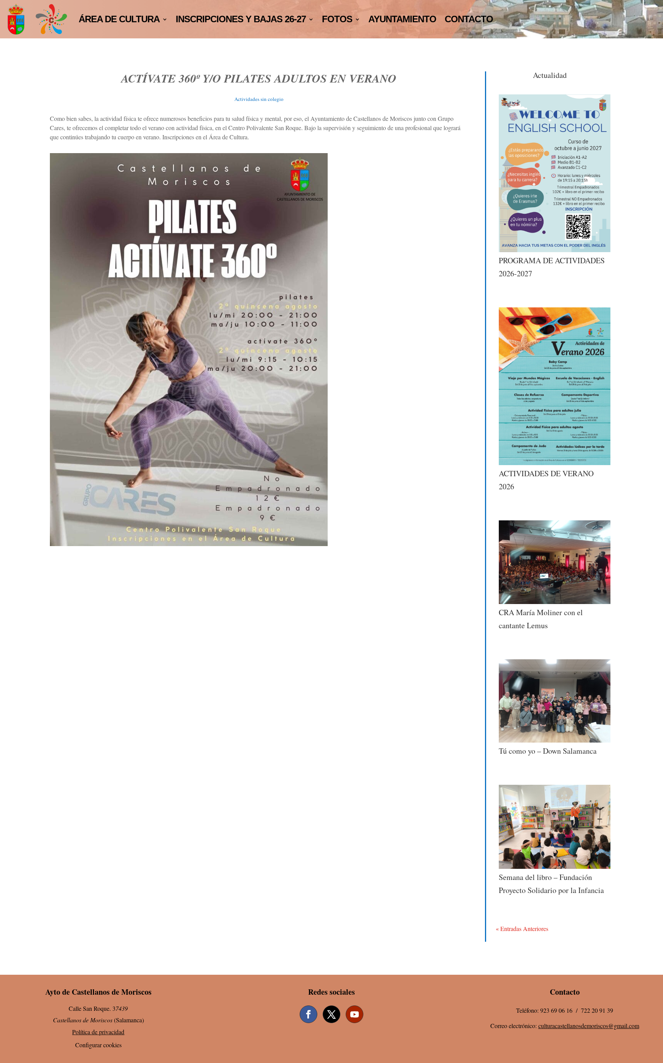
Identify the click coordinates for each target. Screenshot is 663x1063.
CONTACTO (469, 19)
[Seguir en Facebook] (308, 1014)
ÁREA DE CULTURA (119, 19)
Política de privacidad (98, 1032)
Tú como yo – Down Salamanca (548, 751)
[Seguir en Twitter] (331, 1014)
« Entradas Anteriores (522, 928)
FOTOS (337, 19)
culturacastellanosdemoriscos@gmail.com (588, 1026)
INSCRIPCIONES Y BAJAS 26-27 (241, 19)
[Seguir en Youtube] (354, 1014)
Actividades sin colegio (259, 99)
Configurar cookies (98, 1045)
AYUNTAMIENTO (402, 19)
